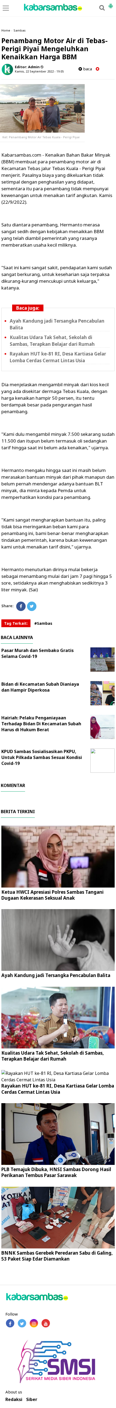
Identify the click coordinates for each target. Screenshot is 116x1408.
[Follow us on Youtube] (45, 1323)
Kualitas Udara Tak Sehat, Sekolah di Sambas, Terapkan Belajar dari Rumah (52, 1056)
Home (5, 30)
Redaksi (13, 1399)
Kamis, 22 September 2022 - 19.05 (39, 71)
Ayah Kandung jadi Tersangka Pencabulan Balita (55, 975)
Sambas (19, 30)
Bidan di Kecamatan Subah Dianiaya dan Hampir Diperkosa (40, 687)
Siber (31, 1399)
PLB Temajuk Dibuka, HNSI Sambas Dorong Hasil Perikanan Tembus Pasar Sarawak (56, 1172)
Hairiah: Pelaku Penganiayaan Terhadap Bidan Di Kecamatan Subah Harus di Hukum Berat (41, 724)
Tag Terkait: (16, 623)
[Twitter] (31, 606)
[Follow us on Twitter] (22, 1323)
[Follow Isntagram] (34, 1323)
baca (87, 69)
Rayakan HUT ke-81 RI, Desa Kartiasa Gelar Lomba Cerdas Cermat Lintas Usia (57, 1089)
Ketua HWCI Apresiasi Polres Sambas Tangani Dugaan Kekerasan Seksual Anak (52, 895)
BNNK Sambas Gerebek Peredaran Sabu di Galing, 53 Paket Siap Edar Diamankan (57, 1256)
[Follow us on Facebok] (10, 1323)
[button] (110, 3)
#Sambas (43, 623)
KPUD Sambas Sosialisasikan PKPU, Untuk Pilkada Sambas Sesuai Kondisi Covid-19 (41, 757)
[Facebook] (21, 606)
